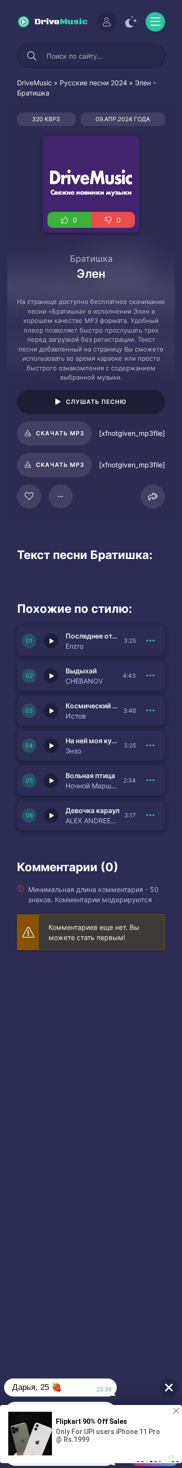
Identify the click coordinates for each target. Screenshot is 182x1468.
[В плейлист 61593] (61, 496)
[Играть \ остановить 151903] (51, 780)
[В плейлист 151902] (150, 815)
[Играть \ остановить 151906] (51, 676)
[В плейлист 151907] (150, 641)
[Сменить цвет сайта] (131, 22)
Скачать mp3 (60, 433)
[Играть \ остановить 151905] (51, 710)
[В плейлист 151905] (150, 710)
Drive (61, 21)
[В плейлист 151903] (150, 780)
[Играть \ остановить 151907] (51, 641)
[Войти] (106, 22)
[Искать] (31, 56)
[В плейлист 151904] (150, 745)
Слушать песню (96, 401)
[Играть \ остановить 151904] (51, 745)
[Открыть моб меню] (155, 22)
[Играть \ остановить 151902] (51, 815)
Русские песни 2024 (93, 83)
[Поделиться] (153, 496)
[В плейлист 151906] (150, 676)
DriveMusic (34, 83)
